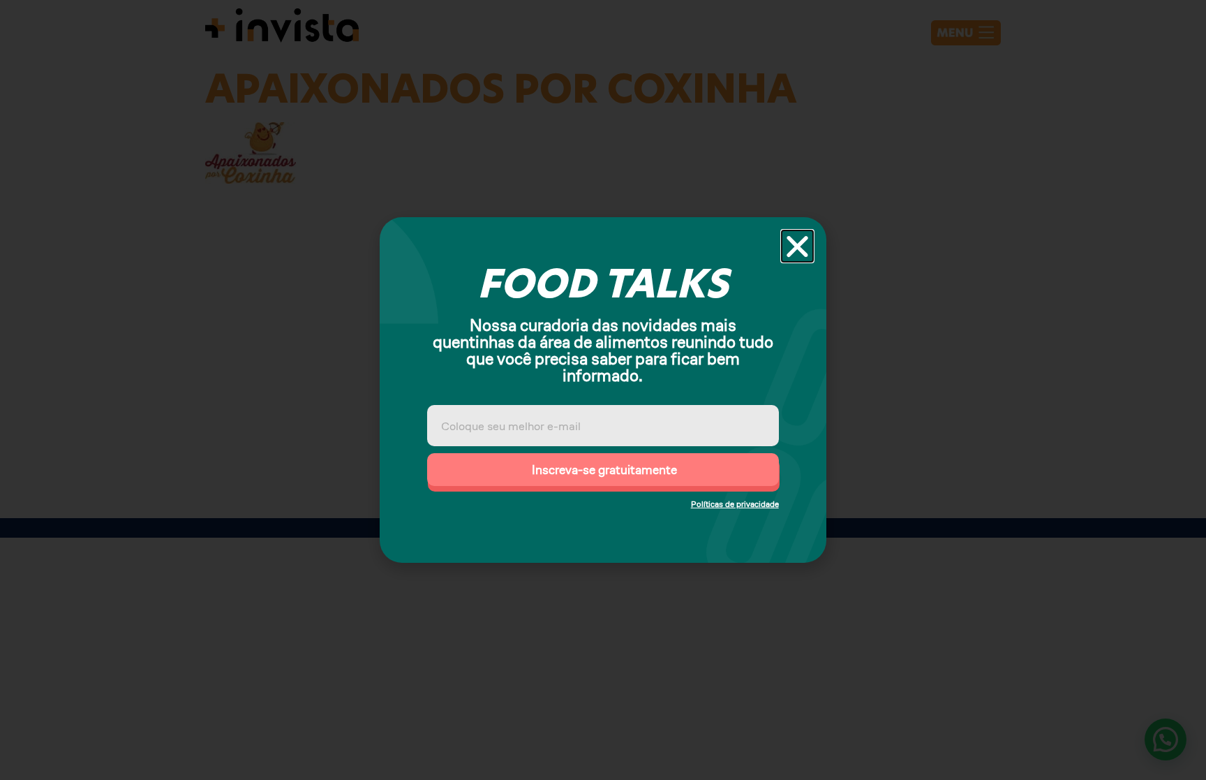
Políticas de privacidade (735, 504)
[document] (603, 390)
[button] (797, 246)
